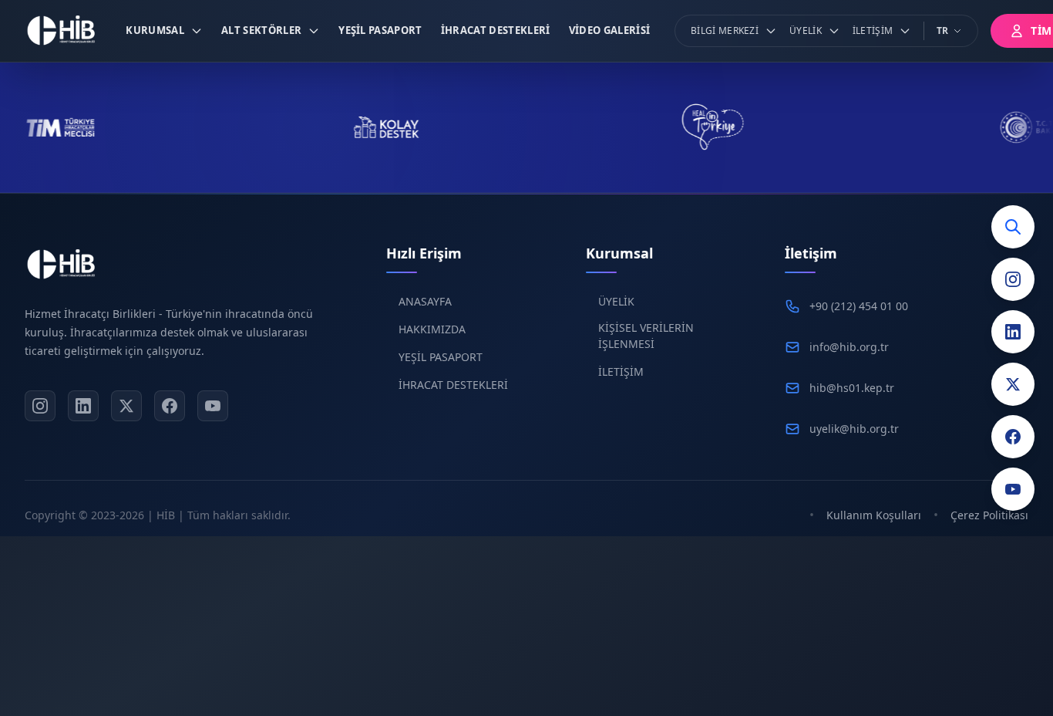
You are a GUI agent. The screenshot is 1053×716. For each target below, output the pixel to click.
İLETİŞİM (621, 371)
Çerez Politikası (989, 515)
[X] (126, 405)
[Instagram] (1012, 279)
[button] (164, 31)
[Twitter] (1012, 384)
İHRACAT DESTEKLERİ (453, 384)
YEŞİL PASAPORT (441, 357)
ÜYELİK (616, 301)
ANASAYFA (425, 301)
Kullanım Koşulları (873, 515)
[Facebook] (1012, 436)
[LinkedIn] (1012, 331)
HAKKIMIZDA (432, 329)
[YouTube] (1012, 489)
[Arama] (1012, 226)
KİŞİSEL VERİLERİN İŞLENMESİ (646, 335)
